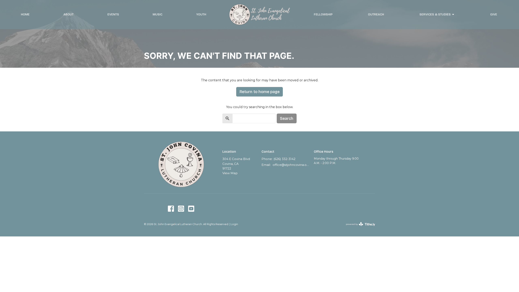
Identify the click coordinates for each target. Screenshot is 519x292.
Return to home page (259, 91)
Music (157, 14)
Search (286, 118)
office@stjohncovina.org (291, 165)
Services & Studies (435, 14)
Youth (201, 14)
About (68, 14)
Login (234, 224)
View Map (230, 173)
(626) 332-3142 (284, 159)
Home (25, 14)
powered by (358, 227)
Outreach (376, 14)
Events (113, 14)
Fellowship (323, 14)
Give (493, 14)
